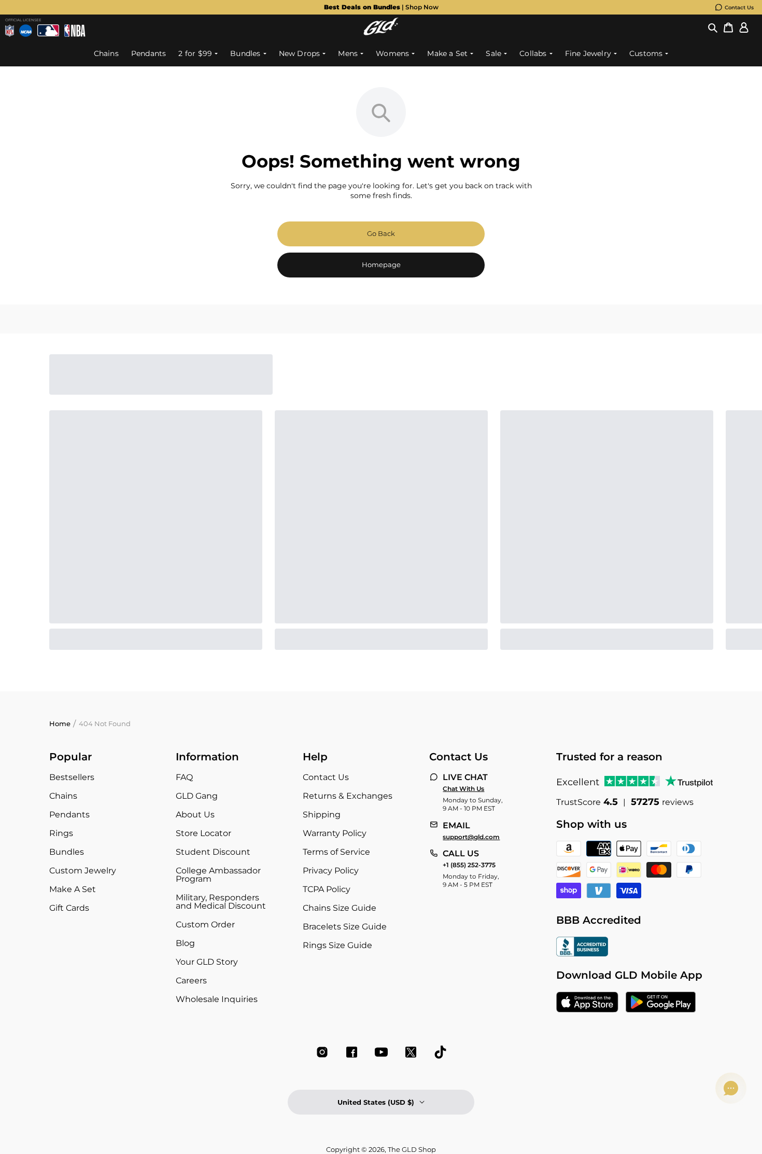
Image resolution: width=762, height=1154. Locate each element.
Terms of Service (336, 852)
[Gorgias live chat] (730, 1088)
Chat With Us (463, 789)
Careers (191, 980)
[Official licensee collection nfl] (9, 30)
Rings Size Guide (337, 945)
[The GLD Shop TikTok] (440, 1052)
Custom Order (205, 924)
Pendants (69, 814)
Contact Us (739, 7)
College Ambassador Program (218, 875)
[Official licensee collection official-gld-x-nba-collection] (75, 30)
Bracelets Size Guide (345, 926)
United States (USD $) (375, 1102)
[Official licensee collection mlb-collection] (48, 30)
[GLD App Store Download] (587, 1003)
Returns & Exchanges (347, 796)
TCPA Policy (326, 889)
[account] (744, 27)
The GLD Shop (412, 1149)
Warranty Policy (334, 833)
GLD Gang (197, 796)
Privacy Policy (331, 870)
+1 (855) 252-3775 (469, 865)
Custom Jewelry (82, 870)
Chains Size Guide (339, 908)
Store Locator (203, 833)
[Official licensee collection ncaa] (25, 30)
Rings (61, 833)
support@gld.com (471, 837)
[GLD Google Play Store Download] (661, 1003)
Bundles (66, 852)
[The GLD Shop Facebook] (351, 1052)
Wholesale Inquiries (217, 999)
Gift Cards (69, 908)
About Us (195, 814)
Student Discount (213, 852)
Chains (63, 796)
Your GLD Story (207, 962)
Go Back (381, 233)
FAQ (184, 777)
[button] (713, 27)
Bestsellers (71, 777)
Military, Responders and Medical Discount (221, 902)
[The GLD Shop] (381, 32)
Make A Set (72, 889)
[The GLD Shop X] (411, 1052)
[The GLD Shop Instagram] (322, 1052)
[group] (381, 7)
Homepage (381, 264)
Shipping (322, 814)
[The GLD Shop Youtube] (381, 1052)
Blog (185, 943)
